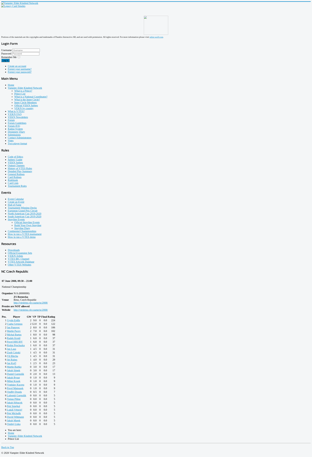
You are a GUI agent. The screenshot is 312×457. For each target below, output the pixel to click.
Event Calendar (16, 199)
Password (6, 53)
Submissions (14, 134)
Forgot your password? (20, 72)
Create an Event (16, 202)
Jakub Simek (13, 370)
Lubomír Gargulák (16, 395)
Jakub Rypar (13, 377)
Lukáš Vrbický (14, 409)
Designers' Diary (16, 131)
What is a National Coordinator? (30, 96)
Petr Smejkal (13, 406)
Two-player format (17, 143)
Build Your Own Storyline (27, 225)
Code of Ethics (15, 156)
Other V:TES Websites (19, 264)
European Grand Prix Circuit (22, 210)
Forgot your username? (20, 69)
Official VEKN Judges (26, 105)
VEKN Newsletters (18, 117)
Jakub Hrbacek (14, 402)
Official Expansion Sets (20, 253)
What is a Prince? (23, 90)
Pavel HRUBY (15, 341)
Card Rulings (14, 177)
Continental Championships (22, 231)
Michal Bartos (14, 334)
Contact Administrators (19, 137)
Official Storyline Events (27, 222)
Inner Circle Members (25, 102)
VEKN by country (23, 108)
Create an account (17, 66)
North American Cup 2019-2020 (24, 213)
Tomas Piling (13, 399)
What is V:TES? (16, 111)
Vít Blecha (12, 356)
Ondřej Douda (14, 391)
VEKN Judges (15, 162)
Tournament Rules (17, 186)
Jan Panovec (13, 327)
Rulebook (13, 180)
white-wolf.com (156, 37)
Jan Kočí (11, 363)
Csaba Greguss (14, 324)
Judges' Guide (15, 159)
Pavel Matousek (15, 388)
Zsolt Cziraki (13, 352)
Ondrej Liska (13, 424)
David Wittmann (15, 417)
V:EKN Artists (15, 256)
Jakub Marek (13, 420)
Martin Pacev (14, 331)
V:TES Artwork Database (21, 261)
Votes (10, 140)
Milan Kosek (13, 381)
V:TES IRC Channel (18, 258)
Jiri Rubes (12, 359)
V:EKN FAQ (15, 114)
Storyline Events (16, 219)
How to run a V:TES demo (22, 237)
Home (11, 85)
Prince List (19, 93)
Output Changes (16, 165)
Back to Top (7, 447)
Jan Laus (11, 349)
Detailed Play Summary (20, 171)
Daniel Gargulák (15, 374)
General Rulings (16, 174)
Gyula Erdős (13, 320)
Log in (5, 60)
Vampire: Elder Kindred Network (25, 88)
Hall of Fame (14, 204)
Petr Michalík (14, 413)
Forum (11, 120)
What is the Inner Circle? (27, 99)
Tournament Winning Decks (22, 207)
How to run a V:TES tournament (24, 234)
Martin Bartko (14, 366)
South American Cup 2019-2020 (24, 216)
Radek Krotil (13, 338)
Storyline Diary (22, 228)
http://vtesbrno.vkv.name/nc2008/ (31, 302)
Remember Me (9, 57)
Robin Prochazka (16, 345)
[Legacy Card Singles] (13, 6)
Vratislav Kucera (15, 384)
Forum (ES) (14, 126)
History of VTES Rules (20, 168)
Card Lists (13, 183)
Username (6, 50)
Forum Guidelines (17, 123)
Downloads (14, 250)
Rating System (15, 129)
